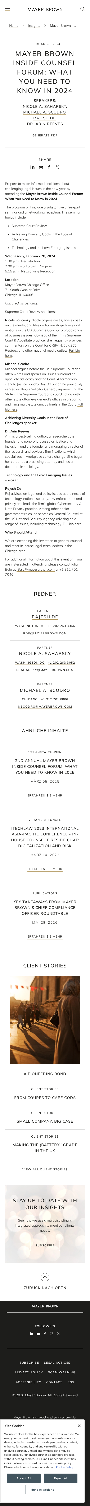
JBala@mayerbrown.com (36, 569)
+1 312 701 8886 (54, 699)
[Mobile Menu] (7, 9)
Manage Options (42, 1489)
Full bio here (72, 524)
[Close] (79, 1425)
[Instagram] (51, 1334)
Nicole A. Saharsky (44, 106)
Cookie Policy (64, 1467)
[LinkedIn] (32, 168)
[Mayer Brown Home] (45, 9)
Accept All (24, 1478)
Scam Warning (61, 1372)
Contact (54, 1382)
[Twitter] (57, 169)
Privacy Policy (29, 1372)
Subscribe (45, 1245)
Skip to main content (20, 3)
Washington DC (30, 626)
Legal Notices (57, 1363)
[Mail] (41, 168)
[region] (42, 1461)
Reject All (61, 1478)
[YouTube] (38, 1334)
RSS (71, 1382)
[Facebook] (49, 168)
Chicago (30, 699)
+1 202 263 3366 (61, 626)
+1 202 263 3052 (61, 662)
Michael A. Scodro (44, 112)
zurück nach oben (45, 1287)
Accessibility (28, 1382)
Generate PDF (45, 135)
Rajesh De (44, 118)
